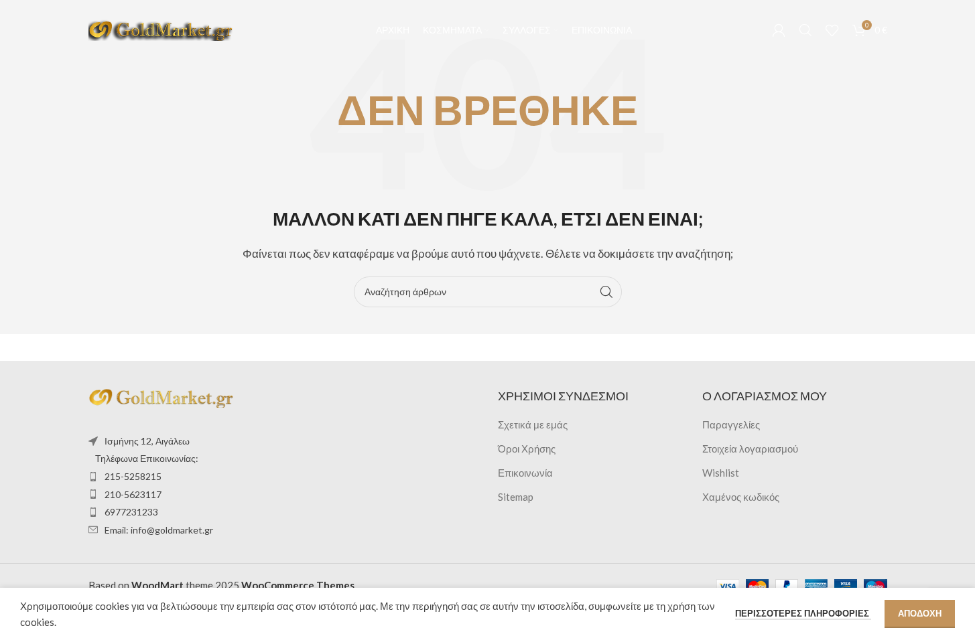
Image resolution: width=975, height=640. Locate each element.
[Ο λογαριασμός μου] (778, 30)
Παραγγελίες (731, 424)
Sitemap (515, 497)
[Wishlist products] (832, 30)
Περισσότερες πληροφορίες (803, 613)
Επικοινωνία (525, 473)
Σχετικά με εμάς (533, 424)
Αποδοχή (919, 613)
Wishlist (720, 473)
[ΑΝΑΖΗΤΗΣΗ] (606, 291)
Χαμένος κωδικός (740, 497)
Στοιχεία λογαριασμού (750, 449)
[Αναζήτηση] (805, 30)
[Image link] (162, 396)
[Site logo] (162, 29)
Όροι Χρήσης (527, 449)
